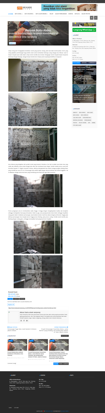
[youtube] (90, 1)
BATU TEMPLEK (84, 115)
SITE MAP (16, 407)
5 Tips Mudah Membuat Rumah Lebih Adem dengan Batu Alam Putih (83, 97)
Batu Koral (18, 14)
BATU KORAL (76, 115)
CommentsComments (92, 63)
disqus (60, 363)
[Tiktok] (93, 408)
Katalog (77, 14)
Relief (51, 14)
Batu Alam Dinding (41, 14)
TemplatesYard (49, 411)
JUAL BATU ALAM (77, 117)
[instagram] (88, 1)
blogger (56, 363)
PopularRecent (76, 63)
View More (65, 335)
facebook (65, 363)
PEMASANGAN (87, 120)
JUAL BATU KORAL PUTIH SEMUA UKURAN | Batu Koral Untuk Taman (84, 69)
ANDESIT (10, 340)
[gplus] (96, 1)
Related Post (12, 336)
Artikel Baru (84, 63)
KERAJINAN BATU (87, 117)
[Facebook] (88, 408)
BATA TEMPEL (82, 112)
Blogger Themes (65, 411)
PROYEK (75, 122)
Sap (89, 122)
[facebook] (93, 1)
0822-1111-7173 (12, 296)
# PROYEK (22, 299)
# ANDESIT (16, 299)
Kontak (70, 14)
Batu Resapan (29, 14)
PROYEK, (34, 40)
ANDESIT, (29, 40)
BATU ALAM (90, 112)
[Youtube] (96, 408)
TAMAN (93, 122)
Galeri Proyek (86, 14)
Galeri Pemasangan (61, 14)
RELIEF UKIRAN (82, 122)
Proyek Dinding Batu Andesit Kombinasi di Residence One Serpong (15, 354)
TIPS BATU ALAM (77, 125)
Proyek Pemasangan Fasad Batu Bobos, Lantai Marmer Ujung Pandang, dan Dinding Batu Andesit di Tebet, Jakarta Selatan (37, 355)
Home (11, 14)
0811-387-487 (11, 294)
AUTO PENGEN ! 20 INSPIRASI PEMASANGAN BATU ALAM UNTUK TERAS (84, 88)
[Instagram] (90, 408)
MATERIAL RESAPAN (78, 120)
